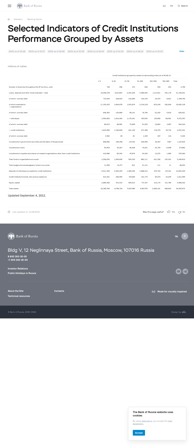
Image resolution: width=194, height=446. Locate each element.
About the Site (15, 291)
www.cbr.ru (147, 421)
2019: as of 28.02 (135, 51)
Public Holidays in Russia (22, 273)
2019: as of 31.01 (155, 51)
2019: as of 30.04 (95, 51)
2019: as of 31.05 (76, 51)
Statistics (18, 19)
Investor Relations (18, 268)
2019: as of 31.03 (115, 51)
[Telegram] (185, 271)
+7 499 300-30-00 (18, 259)
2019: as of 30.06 (56, 51)
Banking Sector (34, 19)
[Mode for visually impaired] (164, 5)
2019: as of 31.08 (17, 51)
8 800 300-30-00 (17, 256)
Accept (139, 432)
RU (171, 6)
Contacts (59, 291)
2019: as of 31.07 (37, 51)
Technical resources (19, 296)
